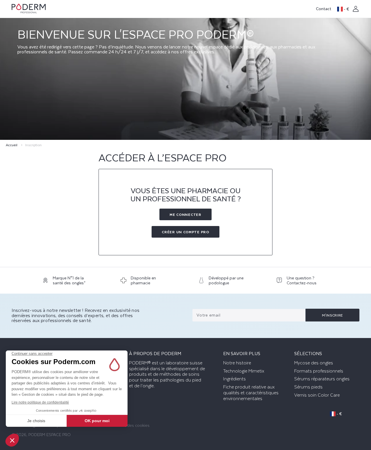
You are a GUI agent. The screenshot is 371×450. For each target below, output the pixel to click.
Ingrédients (234, 379)
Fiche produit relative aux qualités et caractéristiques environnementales (251, 393)
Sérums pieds (308, 387)
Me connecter (185, 214)
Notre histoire (237, 363)
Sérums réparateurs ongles (322, 379)
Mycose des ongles (313, 363)
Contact (323, 8)
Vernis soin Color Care (317, 395)
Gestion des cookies (131, 425)
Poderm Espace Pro (49, 434)
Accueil (11, 145)
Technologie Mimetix (243, 371)
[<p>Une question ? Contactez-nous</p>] (302, 281)
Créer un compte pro (185, 232)
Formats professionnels (318, 371)
